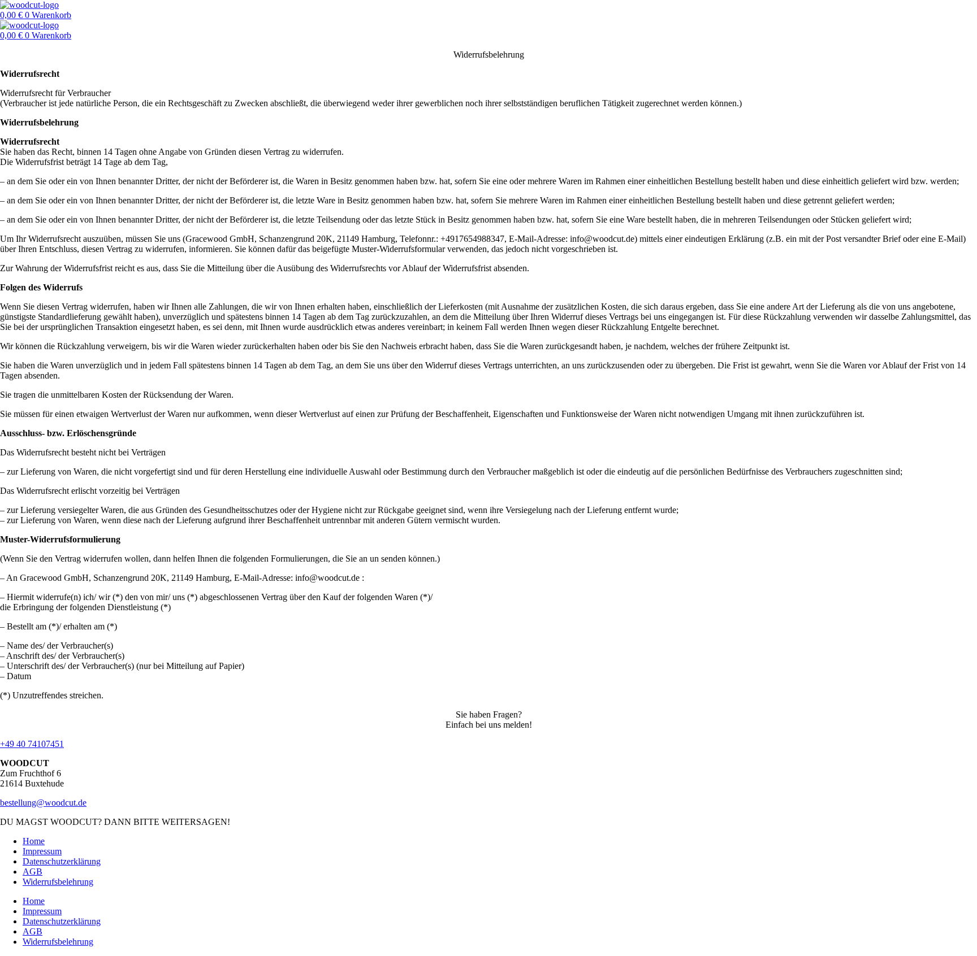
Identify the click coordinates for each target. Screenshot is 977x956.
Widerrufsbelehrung (58, 882)
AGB (32, 871)
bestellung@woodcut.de (43, 802)
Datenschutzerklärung (62, 861)
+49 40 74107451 (32, 744)
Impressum (42, 851)
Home (34, 841)
